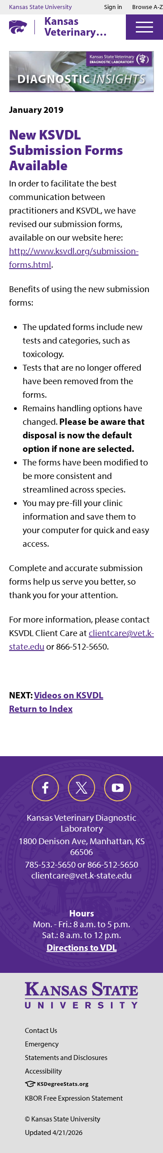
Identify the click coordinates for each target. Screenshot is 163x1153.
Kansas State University (40, 7)
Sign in (113, 7)
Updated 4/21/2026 (53, 1132)
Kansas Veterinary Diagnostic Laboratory (71, 26)
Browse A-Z (147, 7)
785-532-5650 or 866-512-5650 (81, 864)
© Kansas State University (63, 1119)
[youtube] (117, 787)
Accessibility (43, 1071)
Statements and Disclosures (66, 1057)
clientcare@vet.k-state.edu (81, 875)
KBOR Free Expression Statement (74, 1098)
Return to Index (40, 708)
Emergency (42, 1044)
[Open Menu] (144, 27)
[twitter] (81, 787)
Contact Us (41, 1030)
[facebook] (45, 787)
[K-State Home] (18, 27)
